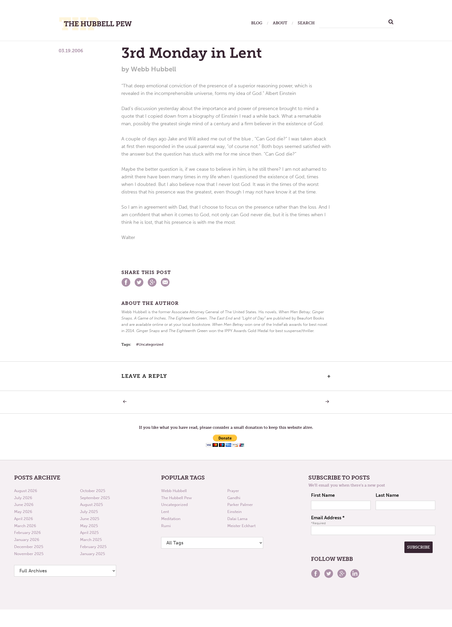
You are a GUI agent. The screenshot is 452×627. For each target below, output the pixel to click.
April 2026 (23, 518)
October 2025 (92, 490)
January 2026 (26, 539)
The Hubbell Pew (176, 497)
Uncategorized (151, 344)
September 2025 (95, 497)
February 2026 (27, 532)
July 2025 (89, 511)
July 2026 (23, 497)
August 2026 (25, 490)
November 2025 (28, 553)
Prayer (233, 490)
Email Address (327, 518)
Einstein (234, 511)
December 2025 (28, 546)
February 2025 (93, 546)
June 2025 (89, 518)
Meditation (170, 518)
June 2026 (23, 504)
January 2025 (92, 553)
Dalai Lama (237, 518)
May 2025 (89, 525)
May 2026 (23, 511)
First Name (323, 495)
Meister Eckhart (241, 525)
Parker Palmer (240, 504)
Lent (165, 511)
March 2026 (25, 525)
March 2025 (91, 539)
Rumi (166, 525)
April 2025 (89, 532)
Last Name (387, 495)
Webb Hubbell (174, 490)
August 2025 (91, 504)
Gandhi (233, 497)
